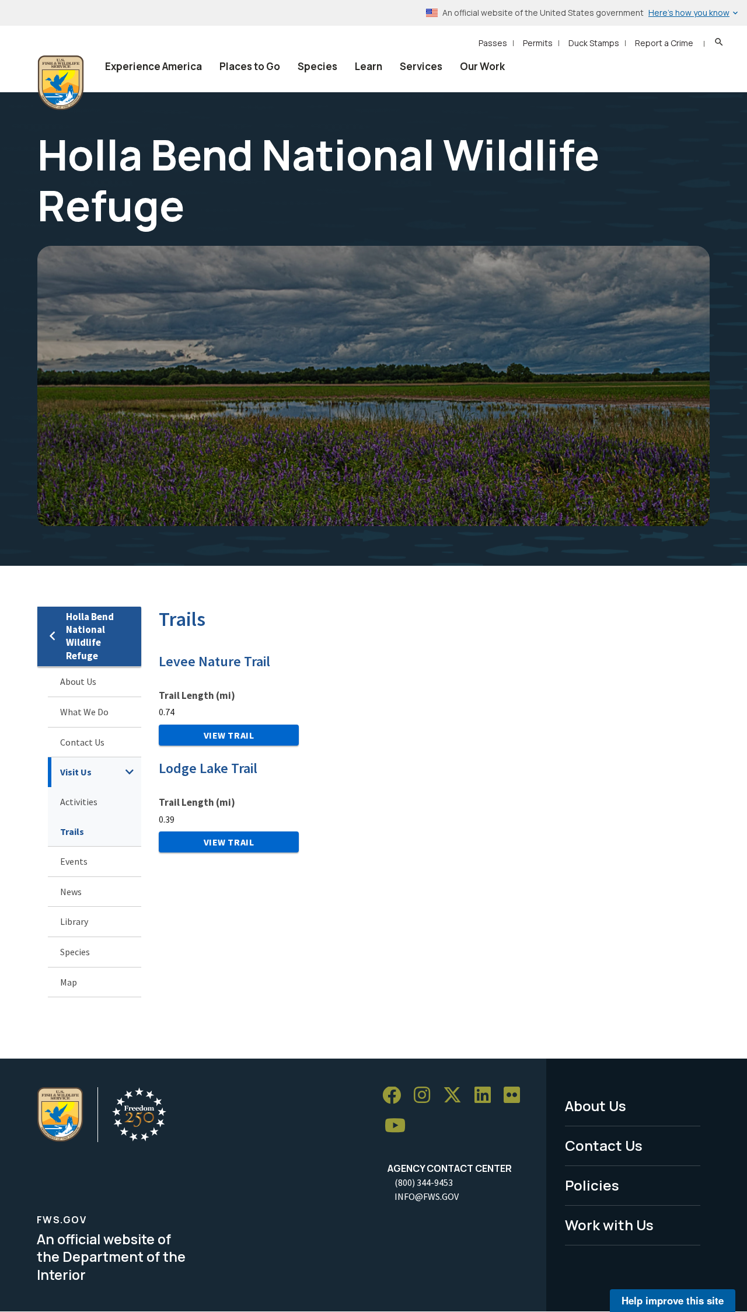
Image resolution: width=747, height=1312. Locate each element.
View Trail (229, 735)
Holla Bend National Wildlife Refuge (90, 636)
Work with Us (609, 1224)
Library (74, 921)
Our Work (482, 66)
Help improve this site (673, 1300)
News (71, 891)
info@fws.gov (427, 1196)
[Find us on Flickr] (516, 1096)
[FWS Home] (60, 83)
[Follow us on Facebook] (395, 1096)
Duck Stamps (593, 42)
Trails (72, 831)
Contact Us (82, 742)
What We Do (84, 712)
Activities (78, 802)
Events (74, 861)
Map (68, 982)
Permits (538, 42)
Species (317, 66)
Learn (368, 66)
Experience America (153, 66)
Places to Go (249, 66)
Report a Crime (664, 42)
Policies (592, 1185)
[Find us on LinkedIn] (486, 1096)
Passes (493, 42)
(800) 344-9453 (424, 1182)
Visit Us (76, 772)
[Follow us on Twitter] (456, 1096)
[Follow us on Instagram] (426, 1096)
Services (421, 66)
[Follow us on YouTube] (399, 1126)
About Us (78, 681)
